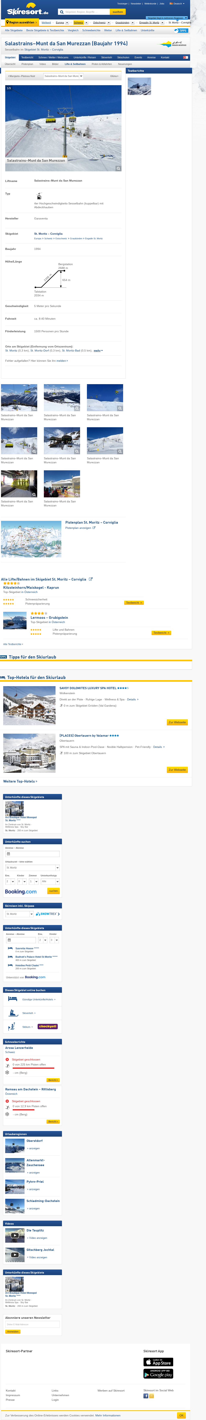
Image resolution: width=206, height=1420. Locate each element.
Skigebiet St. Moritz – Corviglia (43, 49)
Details (132, 699)
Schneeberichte (91, 30)
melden (61, 360)
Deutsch (178, 3)
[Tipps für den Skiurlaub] (180, 30)
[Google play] (158, 1377)
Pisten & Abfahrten (102, 64)
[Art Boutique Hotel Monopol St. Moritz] (14, 808)
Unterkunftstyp (49, 875)
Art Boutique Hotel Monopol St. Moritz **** (21, 819)
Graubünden (76, 238)
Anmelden (13, 1331)
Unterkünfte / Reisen (85, 57)
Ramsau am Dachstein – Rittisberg (30, 1089)
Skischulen (123, 57)
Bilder (55, 64)
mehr (97, 350)
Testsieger (122, 3)
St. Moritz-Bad (71, 350)
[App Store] (158, 1366)
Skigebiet (10, 57)
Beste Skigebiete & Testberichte (45, 30)
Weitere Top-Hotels (19, 781)
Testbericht (27, 57)
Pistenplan (27, 64)
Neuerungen (125, 64)
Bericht (52, 1080)
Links (55, 1390)
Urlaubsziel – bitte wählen (19, 861)
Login (55, 1399)
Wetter (108, 30)
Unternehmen (60, 1395)
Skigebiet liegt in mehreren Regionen (165, 18)
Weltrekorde (150, 3)
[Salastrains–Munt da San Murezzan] (19, 398)
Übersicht (10, 64)
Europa (37, 238)
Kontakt (165, 57)
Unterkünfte (147, 30)
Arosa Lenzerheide (19, 1048)
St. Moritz (11, 350)
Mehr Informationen (108, 1415)
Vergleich (73, 30)
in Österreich (29, 592)
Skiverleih (106, 57)
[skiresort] (27, 9)
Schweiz (48, 238)
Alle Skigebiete (14, 30)
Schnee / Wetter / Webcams (53, 57)
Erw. (7, 875)
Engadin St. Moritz (94, 238)
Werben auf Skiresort (111, 1390)
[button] (20, 892)
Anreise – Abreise (14, 848)
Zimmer (33, 875)
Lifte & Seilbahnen (126, 30)
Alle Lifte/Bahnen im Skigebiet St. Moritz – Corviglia (44, 579)
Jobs (162, 3)
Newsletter (136, 3)
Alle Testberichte (12, 644)
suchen (53, 890)
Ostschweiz (61, 238)
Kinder (20, 875)
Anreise (151, 57)
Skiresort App (153, 1351)
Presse (10, 1399)
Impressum (13, 1395)
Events (138, 57)
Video (42, 64)
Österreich (11, 1093)
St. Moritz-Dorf (39, 350)
